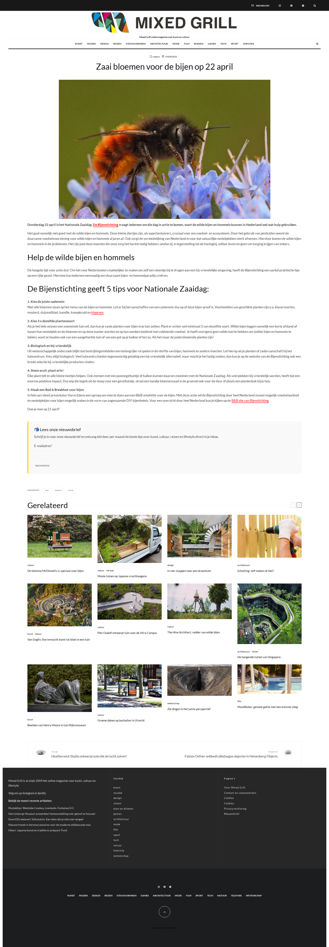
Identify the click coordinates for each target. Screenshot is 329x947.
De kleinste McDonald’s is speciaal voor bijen (55, 570)
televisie (118, 850)
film (186, 43)
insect (59, 490)
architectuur (159, 43)
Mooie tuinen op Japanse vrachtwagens (122, 576)
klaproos (97, 312)
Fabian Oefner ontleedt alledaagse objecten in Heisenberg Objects (231, 754)
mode (176, 43)
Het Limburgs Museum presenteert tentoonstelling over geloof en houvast (51, 813)
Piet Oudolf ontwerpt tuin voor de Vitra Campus (127, 633)
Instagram (28, 793)
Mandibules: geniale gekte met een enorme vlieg (267, 707)
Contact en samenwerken (240, 792)
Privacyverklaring (235, 808)
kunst (78, 43)
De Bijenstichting (105, 225)
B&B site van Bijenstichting (250, 401)
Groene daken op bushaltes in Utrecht (121, 720)
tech (223, 43)
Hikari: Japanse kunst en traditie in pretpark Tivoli (37, 830)
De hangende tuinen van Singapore (259, 657)
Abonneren (42, 465)
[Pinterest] (291, 5)
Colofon (229, 798)
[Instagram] (280, 5)
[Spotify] (303, 5)
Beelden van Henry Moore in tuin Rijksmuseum (56, 725)
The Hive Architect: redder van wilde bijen (193, 632)
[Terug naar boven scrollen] (164, 912)
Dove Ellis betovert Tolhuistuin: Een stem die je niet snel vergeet (45, 819)
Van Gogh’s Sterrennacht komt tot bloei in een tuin (58, 639)
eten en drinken (136, 43)
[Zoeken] (315, 5)
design (104, 43)
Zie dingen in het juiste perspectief (188, 709)
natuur (156, 56)
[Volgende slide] (299, 505)
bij (47, 490)
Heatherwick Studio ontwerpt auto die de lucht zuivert (89, 754)
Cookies (229, 803)
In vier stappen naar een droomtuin (189, 570)
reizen (117, 43)
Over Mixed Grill (234, 787)
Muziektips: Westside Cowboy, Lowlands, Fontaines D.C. (41, 808)
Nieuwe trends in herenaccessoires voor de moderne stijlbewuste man (49, 824)
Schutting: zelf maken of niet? (255, 570)
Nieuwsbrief (231, 813)
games (212, 43)
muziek (91, 43)
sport (234, 43)
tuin (71, 490)
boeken (198, 43)
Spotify (42, 793)
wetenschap (173, 703)
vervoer (248, 43)
